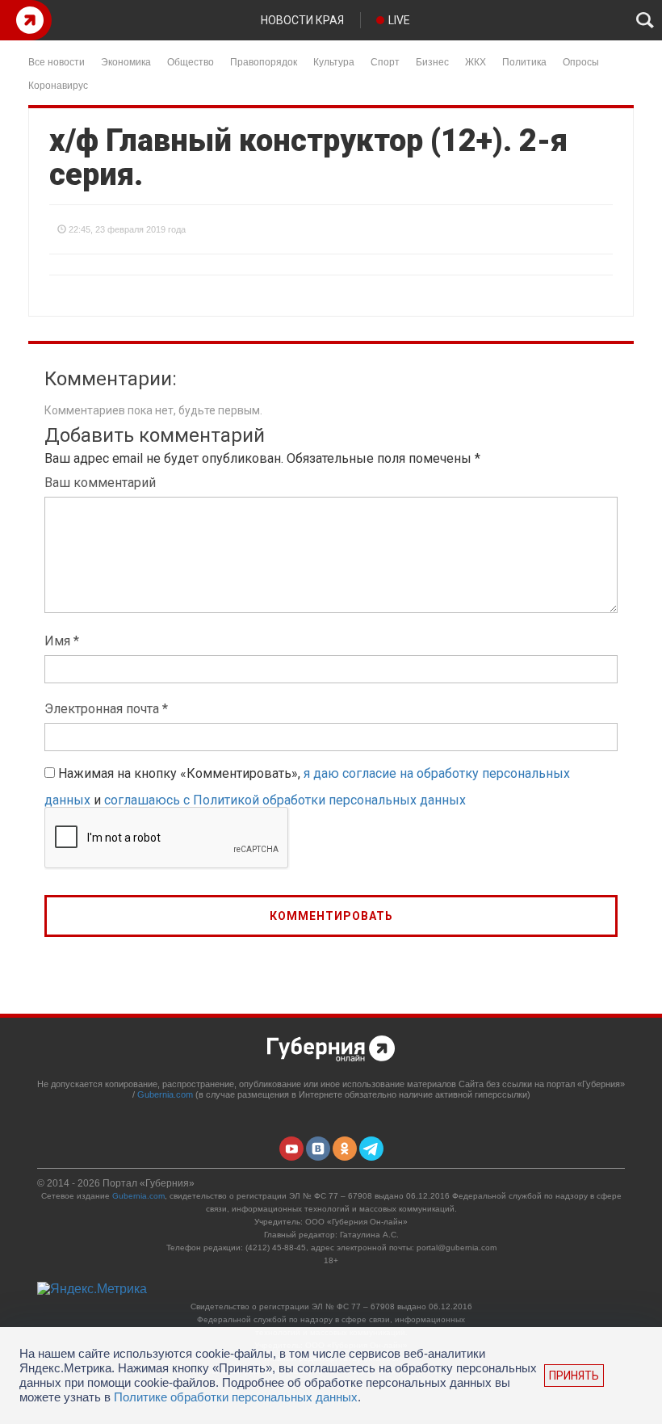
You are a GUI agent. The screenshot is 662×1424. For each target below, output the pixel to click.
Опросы (581, 61)
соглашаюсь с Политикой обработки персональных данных (285, 800)
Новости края (302, 20)
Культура (333, 61)
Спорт (385, 61)
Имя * (61, 641)
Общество (190, 61)
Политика (524, 61)
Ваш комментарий (100, 482)
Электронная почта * (106, 708)
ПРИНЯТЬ (574, 1375)
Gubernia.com (165, 1094)
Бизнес (432, 61)
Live (399, 20)
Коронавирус (58, 84)
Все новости (56, 61)
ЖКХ (475, 61)
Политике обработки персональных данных (236, 1397)
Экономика (126, 61)
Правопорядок (263, 61)
